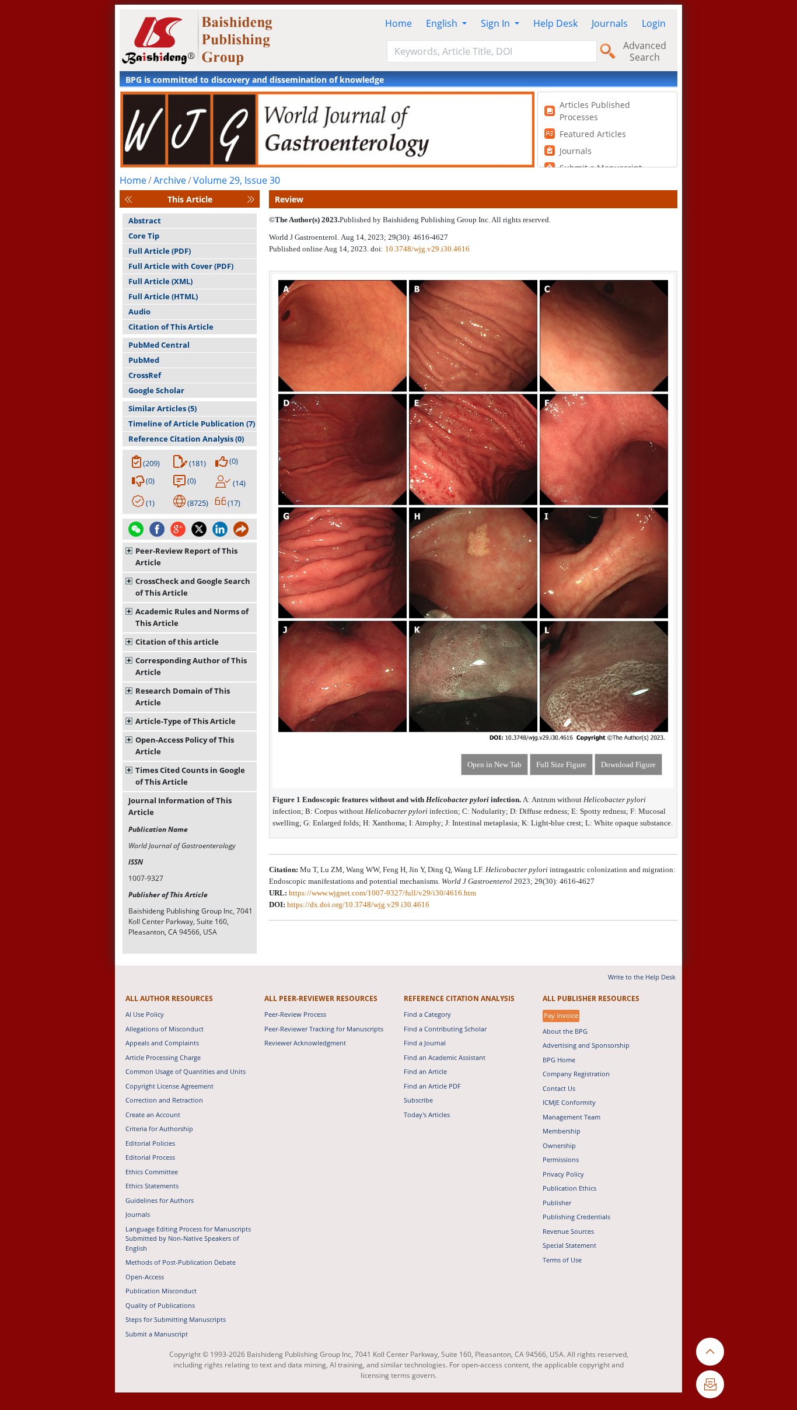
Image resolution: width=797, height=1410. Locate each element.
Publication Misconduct (161, 1290)
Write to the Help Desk (642, 976)
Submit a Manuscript (156, 1333)
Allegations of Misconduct (164, 1028)
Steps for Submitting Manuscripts (175, 1319)
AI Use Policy (144, 1014)
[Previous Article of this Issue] (128, 199)
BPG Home (559, 1059)
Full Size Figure (561, 764)
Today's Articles (427, 1114)
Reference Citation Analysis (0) (186, 438)
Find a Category (427, 1014)
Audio (139, 311)
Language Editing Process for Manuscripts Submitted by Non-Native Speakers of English (188, 1238)
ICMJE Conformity (569, 1102)
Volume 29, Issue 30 (236, 180)
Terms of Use (562, 1259)
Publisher (557, 1202)
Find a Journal (425, 1042)
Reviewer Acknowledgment (305, 1042)
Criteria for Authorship (159, 1128)
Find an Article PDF (432, 1086)
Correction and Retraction (164, 1100)
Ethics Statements (152, 1185)
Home (398, 23)
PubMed (143, 360)
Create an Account (152, 1114)
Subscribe (418, 1100)
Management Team (571, 1116)
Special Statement (569, 1245)
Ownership (559, 1145)
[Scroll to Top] (710, 1352)
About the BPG (565, 1031)
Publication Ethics (569, 1188)
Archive (169, 180)
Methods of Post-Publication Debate (180, 1262)
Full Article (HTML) (163, 296)
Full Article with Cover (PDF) (180, 266)
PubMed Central (159, 345)
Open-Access (144, 1276)
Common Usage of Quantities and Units (185, 1071)
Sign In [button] (496, 23)
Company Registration (576, 1073)
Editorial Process (150, 1157)
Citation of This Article (171, 326)
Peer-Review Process (295, 1014)
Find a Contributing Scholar (445, 1028)
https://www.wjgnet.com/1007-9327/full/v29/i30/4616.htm (382, 892)
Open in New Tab (494, 764)
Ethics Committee (151, 1171)
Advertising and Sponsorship (586, 1045)
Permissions (561, 1159)
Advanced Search (644, 51)
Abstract (144, 220)
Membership (562, 1130)
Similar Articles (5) (162, 408)
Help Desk (555, 23)
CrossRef (144, 375)
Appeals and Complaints (162, 1042)
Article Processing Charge (163, 1057)
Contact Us (559, 1088)
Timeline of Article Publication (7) (191, 423)
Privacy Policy (563, 1174)
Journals (610, 23)
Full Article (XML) (160, 281)
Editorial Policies (150, 1143)
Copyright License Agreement (169, 1086)
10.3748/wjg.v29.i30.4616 (427, 248)
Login (654, 23)
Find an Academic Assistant (444, 1057)
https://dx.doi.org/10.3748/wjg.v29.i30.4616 (358, 904)
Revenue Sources (568, 1231)
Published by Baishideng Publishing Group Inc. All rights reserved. (445, 219)
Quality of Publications (160, 1305)
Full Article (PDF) (159, 251)
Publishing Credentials (576, 1216)
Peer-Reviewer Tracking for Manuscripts (323, 1028)
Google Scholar (156, 390)
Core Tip (143, 235)
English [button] (443, 23)
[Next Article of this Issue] (251, 199)
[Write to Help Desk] (710, 1384)
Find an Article (425, 1071)
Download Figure (628, 764)
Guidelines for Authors (159, 1200)
